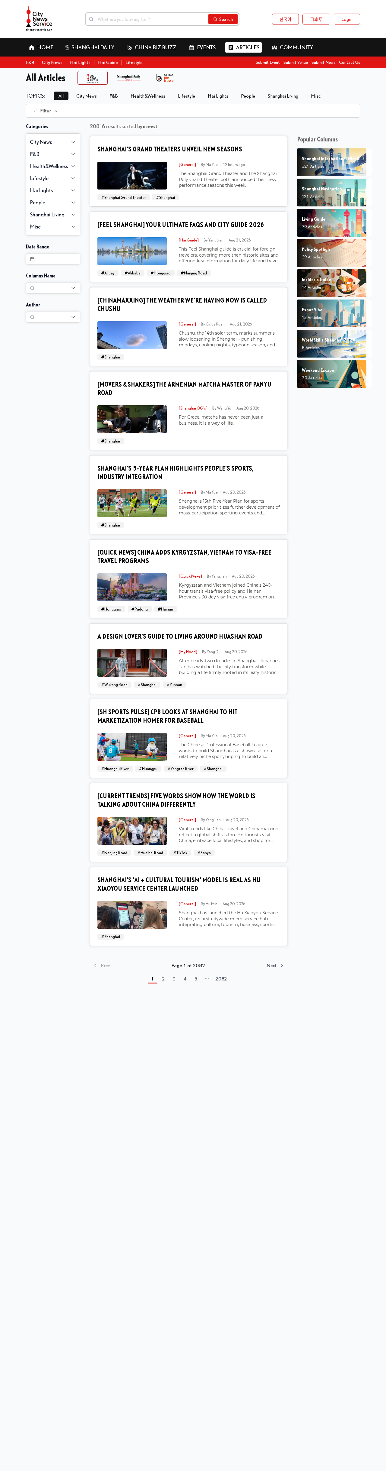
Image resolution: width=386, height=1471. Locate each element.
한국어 (285, 19)
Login (347, 19)
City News (52, 62)
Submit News (323, 62)
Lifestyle (134, 62)
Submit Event (268, 62)
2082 (221, 978)
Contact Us (349, 62)
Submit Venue (295, 62)
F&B (30, 62)
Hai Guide (108, 62)
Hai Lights (80, 62)
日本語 (316, 19)
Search (226, 19)
